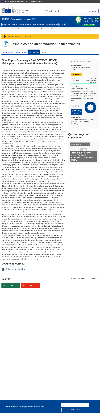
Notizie (48, 24)
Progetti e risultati (25, 24)
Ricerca (62, 24)
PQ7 (26, 29)
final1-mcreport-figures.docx (15, 269)
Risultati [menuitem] (44, 52)
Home (4, 24)
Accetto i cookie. (75, 405)
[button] (57, 11)
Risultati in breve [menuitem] (21, 52)
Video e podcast (38, 24)
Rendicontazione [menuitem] (34, 52)
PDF (31, 285)
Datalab (55, 24)
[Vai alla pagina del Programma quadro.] (5, 44)
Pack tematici (12, 24)
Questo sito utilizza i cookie (14, 407)
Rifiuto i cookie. (75, 410)
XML (12, 285)
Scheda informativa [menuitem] (8, 52)
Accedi (49, 11)
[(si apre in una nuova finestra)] (17, 10)
